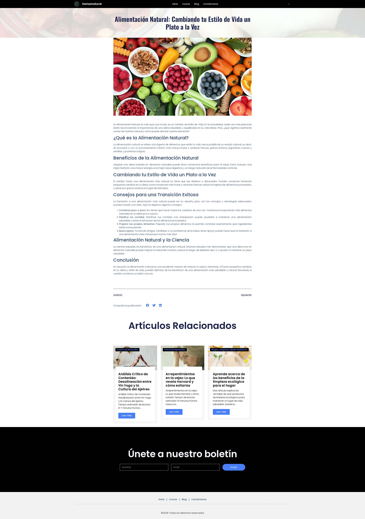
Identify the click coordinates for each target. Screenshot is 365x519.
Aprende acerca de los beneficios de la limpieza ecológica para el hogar (229, 380)
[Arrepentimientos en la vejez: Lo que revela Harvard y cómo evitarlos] (182, 357)
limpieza (224, 349)
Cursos (186, 4)
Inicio (175, 4)
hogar (214, 349)
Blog (196, 4)
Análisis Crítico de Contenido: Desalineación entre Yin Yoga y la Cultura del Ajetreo (134, 381)
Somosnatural (92, 4)
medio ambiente (238, 349)
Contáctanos (210, 4)
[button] (289, 4)
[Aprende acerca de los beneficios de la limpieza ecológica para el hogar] (230, 357)
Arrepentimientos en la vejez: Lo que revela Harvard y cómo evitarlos (180, 380)
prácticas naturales (127, 349)
